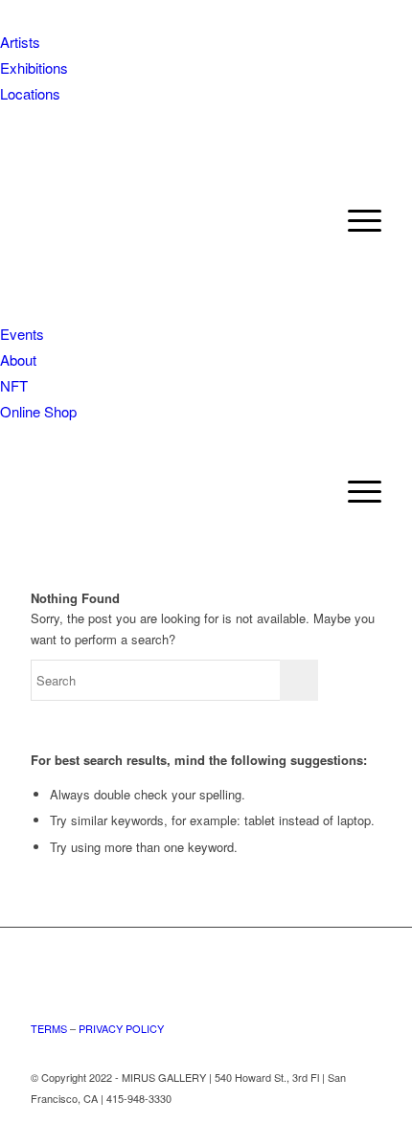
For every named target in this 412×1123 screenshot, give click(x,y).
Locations (30, 93)
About (18, 359)
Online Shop (38, 411)
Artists (20, 42)
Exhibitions (34, 67)
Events (22, 334)
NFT (14, 385)
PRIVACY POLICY (121, 1028)
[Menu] (355, 491)
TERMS (49, 1028)
